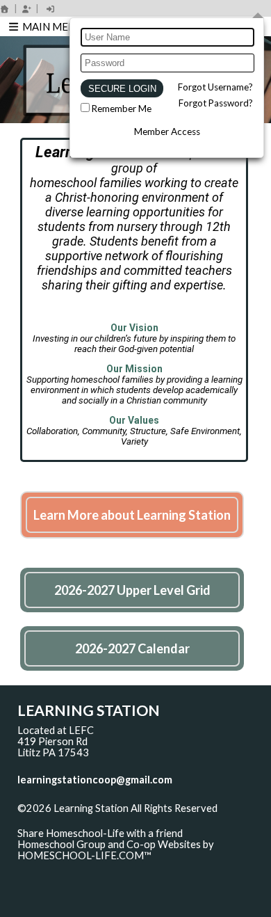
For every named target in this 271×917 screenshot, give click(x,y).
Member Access (167, 131)
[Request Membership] (26, 8)
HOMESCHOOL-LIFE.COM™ (84, 855)
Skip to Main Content (76, 819)
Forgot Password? (216, 103)
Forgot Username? (215, 87)
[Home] (5, 8)
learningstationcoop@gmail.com (94, 780)
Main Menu (51, 26)
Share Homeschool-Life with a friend (100, 833)
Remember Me (121, 108)
